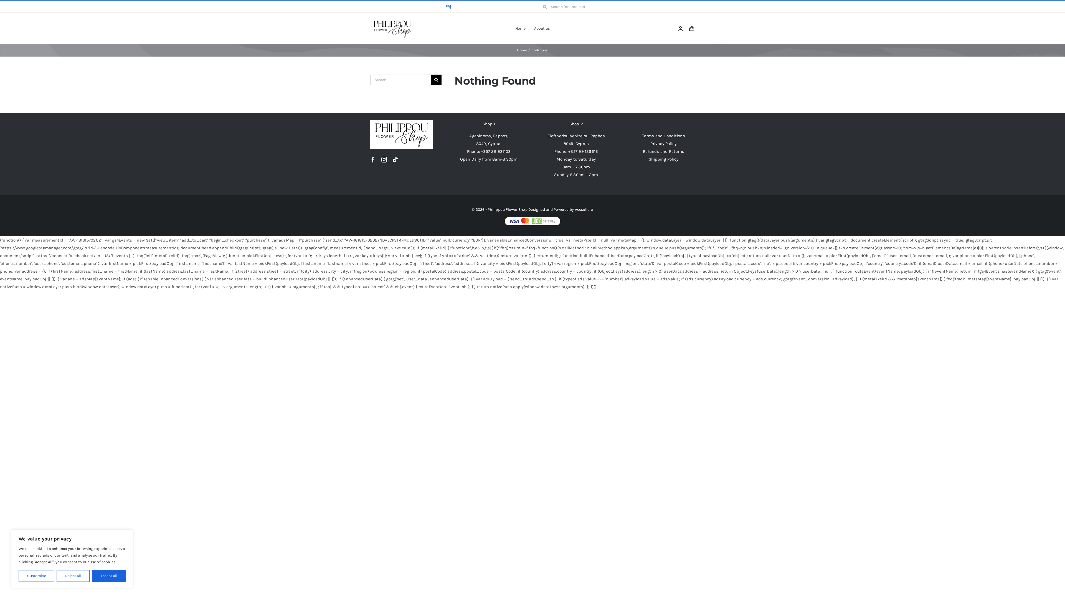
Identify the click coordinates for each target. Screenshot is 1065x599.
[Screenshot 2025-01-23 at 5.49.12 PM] (392, 20)
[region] (72, 559)
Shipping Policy (663, 159)
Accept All (108, 575)
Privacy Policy (663, 143)
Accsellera (584, 209)
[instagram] (384, 160)
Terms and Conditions (663, 135)
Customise (36, 575)
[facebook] (373, 160)
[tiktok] (395, 160)
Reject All (73, 575)
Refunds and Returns (663, 151)
